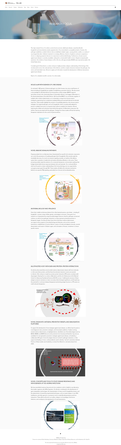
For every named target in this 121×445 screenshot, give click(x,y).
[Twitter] (115, 7)
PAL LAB (18, 3)
